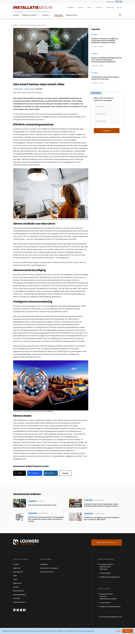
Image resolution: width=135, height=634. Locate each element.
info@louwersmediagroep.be (110, 606)
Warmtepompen (19, 602)
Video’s (89, 7)
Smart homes (29, 89)
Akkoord (127, 631)
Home (15, 25)
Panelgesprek (18, 572)
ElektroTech (58, 15)
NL (118, 7)
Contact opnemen (46, 572)
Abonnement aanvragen (49, 568)
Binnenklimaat (18, 591)
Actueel (16, 15)
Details (118, 631)
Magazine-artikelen (29, 15)
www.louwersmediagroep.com (111, 617)
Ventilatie (16, 598)
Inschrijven (107, 131)
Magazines (71, 7)
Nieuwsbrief (109, 7)
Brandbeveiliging (19, 595)
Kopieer (65, 473)
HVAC (15, 579)
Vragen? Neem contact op (105, 542)
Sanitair (16, 587)
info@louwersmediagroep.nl (110, 577)
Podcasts (80, 7)
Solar (15, 576)
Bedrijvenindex (71, 15)
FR (121, 7)
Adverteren (99, 7)
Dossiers (45, 15)
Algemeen (17, 568)
